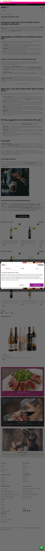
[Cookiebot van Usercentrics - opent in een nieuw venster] (38, 265)
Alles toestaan (36, 285)
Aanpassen (21, 285)
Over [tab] (37, 268)
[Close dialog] (42, 263)
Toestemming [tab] (8, 268)
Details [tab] (22, 268)
